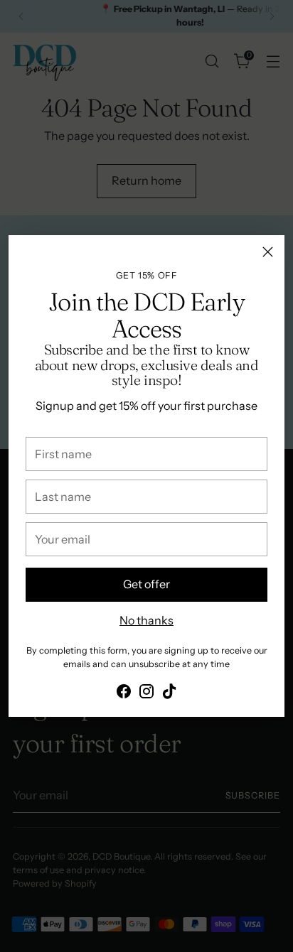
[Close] (268, 252)
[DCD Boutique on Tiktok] (169, 693)
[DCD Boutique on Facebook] (123, 693)
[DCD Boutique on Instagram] (146, 693)
